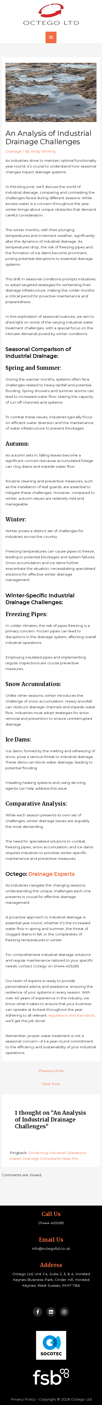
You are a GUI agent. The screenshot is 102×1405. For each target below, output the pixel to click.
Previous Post (51, 1071)
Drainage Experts (52, 874)
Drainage (13, 151)
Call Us (51, 1214)
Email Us (51, 1239)
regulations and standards (71, 1015)
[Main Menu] (51, 37)
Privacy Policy (23, 1399)
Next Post (51, 1084)
